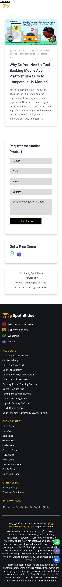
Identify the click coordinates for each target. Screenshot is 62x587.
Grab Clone (8, 445)
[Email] (56, 559)
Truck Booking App (12, 407)
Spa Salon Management (15, 398)
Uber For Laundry (12, 369)
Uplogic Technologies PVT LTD (31, 282)
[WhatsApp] (56, 542)
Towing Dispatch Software (16, 393)
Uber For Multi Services (15, 379)
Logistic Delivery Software (16, 403)
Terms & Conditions (13, 492)
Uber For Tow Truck (13, 365)
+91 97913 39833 (17, 330)
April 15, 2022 (19, 50)
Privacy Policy (9, 487)
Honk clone (8, 459)
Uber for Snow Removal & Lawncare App (24, 412)
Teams (11, 341)
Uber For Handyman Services (18, 374)
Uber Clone (8, 426)
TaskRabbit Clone (11, 464)
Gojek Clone (8, 440)
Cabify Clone (9, 469)
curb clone (40, 50)
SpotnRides (37, 273)
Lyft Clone (7, 431)
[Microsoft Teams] (56, 551)
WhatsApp (13, 335)
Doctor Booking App (13, 388)
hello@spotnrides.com (20, 324)
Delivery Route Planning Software (20, 384)
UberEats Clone (11, 473)
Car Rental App (10, 360)
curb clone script (27, 53)
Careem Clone (10, 450)
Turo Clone (8, 454)
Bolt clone (7, 435)
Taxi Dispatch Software (15, 355)
